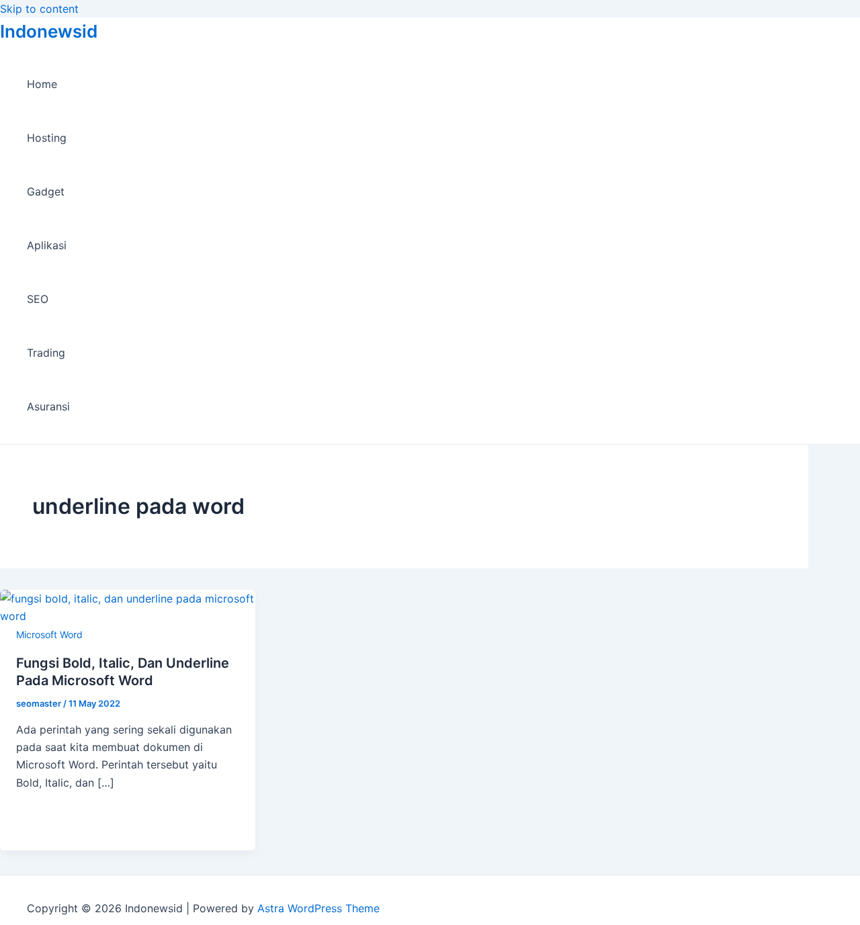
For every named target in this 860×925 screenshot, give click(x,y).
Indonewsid (48, 31)
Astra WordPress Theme (318, 908)
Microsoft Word (49, 634)
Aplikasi (47, 245)
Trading (46, 352)
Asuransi (48, 406)
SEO (37, 299)
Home (42, 84)
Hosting (47, 137)
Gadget (45, 191)
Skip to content (39, 8)
